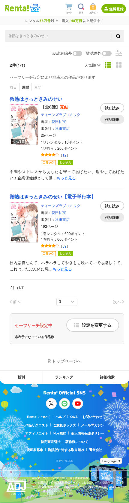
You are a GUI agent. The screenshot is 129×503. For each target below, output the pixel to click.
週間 (25, 87)
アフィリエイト (36, 433)
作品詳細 (112, 119)
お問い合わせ (92, 416)
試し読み (112, 108)
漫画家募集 (35, 449)
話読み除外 (62, 53)
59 (64, 245)
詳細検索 (107, 377)
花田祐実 (59, 121)
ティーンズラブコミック (60, 114)
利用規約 (59, 433)
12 (64, 154)
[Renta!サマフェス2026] (34, 8)
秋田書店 (62, 128)
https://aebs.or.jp (42, 495)
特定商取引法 (51, 441)
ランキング (64, 377)
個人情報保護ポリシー (87, 433)
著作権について (76, 441)
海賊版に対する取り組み (66, 449)
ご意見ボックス (64, 425)
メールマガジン (92, 425)
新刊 (21, 377)
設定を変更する (96, 325)
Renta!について (39, 416)
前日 (13, 87)
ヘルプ (60, 416)
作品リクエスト (36, 425)
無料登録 (116, 8)
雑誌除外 (93, 53)
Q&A (74, 416)
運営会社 (95, 449)
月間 (37, 87)
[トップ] (17, 8)
